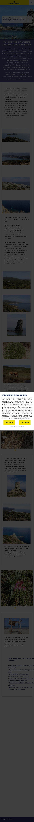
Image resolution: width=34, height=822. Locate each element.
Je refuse (9, 422)
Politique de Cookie (23, 418)
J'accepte (25, 422)
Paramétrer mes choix (17, 426)
